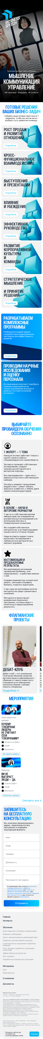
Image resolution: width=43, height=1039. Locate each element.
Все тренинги (8, 956)
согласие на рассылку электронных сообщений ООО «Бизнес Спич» (23, 894)
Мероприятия (8, 973)
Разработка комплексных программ (18, 959)
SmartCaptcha (24, 897)
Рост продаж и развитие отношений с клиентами (19, 949)
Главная (6, 917)
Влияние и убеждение (12, 934)
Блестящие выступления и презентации (20, 931)
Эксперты (7, 921)
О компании (8, 978)
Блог (5, 970)
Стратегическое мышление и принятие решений (19, 944)
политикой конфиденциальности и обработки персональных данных (22, 888)
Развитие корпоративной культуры (17, 940)
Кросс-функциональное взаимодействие (20, 937)
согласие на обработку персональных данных (21, 890)
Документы (8, 984)
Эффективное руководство (14, 953)
